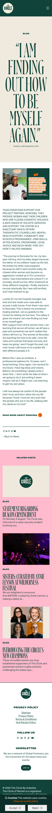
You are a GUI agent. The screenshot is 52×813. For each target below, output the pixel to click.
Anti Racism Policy (26, 722)
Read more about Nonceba (20, 415)
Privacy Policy (26, 716)
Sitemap (26, 713)
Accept (13, 808)
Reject (35, 808)
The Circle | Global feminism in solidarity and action (8, 8)
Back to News (11, 436)
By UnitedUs (29, 788)
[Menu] (47, 8)
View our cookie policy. (26, 801)
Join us (26, 768)
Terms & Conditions (26, 719)
